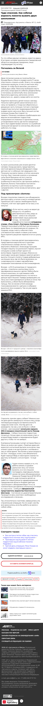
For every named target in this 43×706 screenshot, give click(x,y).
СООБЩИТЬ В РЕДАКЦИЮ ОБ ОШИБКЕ (17, 641)
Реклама (5, 630)
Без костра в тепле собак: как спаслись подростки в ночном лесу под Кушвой (20, 536)
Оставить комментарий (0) (21, 564)
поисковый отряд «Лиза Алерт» (12, 54)
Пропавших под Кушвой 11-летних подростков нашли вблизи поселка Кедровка (18, 542)
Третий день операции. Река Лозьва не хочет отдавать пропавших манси (20, 547)
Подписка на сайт (19, 630)
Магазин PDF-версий (10, 633)
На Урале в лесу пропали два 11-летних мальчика (25, 601)
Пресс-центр (33, 630)
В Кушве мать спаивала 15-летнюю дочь (22, 607)
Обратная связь (8, 638)
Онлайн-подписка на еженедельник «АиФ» (20, 636)
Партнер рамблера (19, 696)
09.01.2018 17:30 (6, 8)
